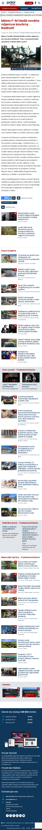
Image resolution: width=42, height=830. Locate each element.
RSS (29, 828)
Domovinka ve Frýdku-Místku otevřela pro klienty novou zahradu (28, 564)
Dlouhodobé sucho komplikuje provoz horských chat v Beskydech (26, 449)
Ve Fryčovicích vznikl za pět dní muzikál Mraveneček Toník (28, 511)
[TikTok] (17, 815)
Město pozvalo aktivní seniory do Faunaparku (28, 599)
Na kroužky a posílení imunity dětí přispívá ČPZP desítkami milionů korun (28, 483)
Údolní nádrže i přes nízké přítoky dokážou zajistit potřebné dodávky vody (29, 341)
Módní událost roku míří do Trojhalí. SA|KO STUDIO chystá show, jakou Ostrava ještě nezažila (29, 328)
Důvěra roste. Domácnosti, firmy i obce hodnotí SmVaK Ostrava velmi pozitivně (29, 643)
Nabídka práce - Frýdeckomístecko (20, 523)
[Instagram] (10, 815)
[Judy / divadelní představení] (11, 377)
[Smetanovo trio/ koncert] (31, 377)
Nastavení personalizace (13, 828)
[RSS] (20, 815)
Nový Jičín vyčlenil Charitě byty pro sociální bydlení (29, 287)
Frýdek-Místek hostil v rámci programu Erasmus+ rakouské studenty (27, 613)
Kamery (6, 684)
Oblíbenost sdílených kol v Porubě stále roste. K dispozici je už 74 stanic (29, 313)
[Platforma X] (13, 815)
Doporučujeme (8, 250)
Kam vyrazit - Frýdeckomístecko (18, 369)
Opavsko (24, 8)
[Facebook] (7, 815)
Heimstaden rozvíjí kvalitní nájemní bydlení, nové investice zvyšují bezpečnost (28, 216)
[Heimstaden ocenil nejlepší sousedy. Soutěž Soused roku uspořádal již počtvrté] (9, 672)
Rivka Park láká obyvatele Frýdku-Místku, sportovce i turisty (29, 588)
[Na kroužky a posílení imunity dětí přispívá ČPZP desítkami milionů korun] (9, 484)
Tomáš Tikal (36, 568)
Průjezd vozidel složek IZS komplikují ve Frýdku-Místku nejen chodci (29, 576)
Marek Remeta (35, 33)
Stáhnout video (32, 69)
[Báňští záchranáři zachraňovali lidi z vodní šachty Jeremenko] (9, 301)
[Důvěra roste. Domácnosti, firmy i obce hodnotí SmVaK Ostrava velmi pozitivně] (9, 643)
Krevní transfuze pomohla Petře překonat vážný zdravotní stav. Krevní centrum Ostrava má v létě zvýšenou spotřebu (29, 415)
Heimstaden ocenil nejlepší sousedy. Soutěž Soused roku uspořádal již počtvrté (28, 671)
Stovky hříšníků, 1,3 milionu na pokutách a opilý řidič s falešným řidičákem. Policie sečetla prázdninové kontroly (29, 466)
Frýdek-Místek (29, 12)
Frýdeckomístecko (9, 8)
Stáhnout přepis (18, 69)
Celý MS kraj (28, 277)
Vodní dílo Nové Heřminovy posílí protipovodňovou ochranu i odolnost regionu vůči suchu (26, 231)
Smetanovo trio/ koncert (29, 385)
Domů (3, 12)
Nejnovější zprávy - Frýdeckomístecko (20, 557)
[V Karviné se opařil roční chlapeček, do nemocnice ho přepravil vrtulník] (9, 258)
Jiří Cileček (33, 263)
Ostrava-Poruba (34, 318)
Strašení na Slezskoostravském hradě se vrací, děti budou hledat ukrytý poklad (27, 356)
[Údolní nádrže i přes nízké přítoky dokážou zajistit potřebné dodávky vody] (9, 343)
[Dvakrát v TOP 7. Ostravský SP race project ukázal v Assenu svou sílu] (9, 657)
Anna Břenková (22, 425)
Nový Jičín (27, 291)
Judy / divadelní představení (9, 385)
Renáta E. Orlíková (23, 441)
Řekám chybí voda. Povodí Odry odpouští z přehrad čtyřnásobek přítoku (28, 272)
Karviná (27, 263)
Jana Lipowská (22, 319)
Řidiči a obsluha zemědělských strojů (9, 529)
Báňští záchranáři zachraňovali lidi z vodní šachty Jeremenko (28, 299)
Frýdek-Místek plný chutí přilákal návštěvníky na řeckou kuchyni (28, 628)
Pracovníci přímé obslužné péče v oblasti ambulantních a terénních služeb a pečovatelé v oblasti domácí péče (30, 534)
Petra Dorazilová (35, 291)
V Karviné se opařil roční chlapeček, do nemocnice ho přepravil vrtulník (28, 258)
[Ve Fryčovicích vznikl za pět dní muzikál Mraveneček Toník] (9, 512)
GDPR (23, 828)
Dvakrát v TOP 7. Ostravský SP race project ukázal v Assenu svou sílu (28, 657)
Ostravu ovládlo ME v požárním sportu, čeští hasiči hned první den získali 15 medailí (28, 433)
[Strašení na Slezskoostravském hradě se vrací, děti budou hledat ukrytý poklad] (9, 355)
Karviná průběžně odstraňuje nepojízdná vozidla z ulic (28, 398)
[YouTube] (23, 815)
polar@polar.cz (11, 799)
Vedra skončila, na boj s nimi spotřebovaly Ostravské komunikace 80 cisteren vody (28, 498)
